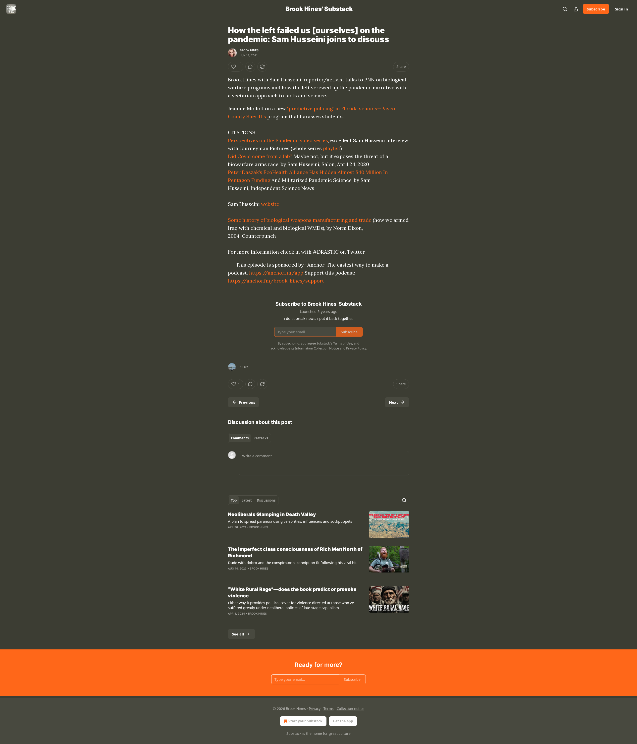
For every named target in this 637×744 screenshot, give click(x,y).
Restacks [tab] (261, 438)
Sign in (621, 8)
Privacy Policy (356, 348)
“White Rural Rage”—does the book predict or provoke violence (292, 592)
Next (393, 402)
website (270, 204)
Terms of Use (342, 343)
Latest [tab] (247, 500)
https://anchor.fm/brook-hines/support (276, 281)
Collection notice (350, 708)
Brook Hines (249, 50)
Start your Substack (305, 721)
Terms (328, 708)
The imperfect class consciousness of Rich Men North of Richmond (295, 552)
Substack (293, 733)
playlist (331, 148)
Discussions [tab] (266, 500)
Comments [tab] (240, 438)
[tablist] (249, 438)
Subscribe (596, 8)
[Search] (565, 9)
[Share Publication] (576, 9)
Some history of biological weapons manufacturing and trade (300, 220)
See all (238, 633)
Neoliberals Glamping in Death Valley (272, 514)
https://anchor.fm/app (276, 273)
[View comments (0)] (250, 67)
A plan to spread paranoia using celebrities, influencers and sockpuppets (290, 521)
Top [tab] (234, 500)
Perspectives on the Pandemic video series (278, 140)
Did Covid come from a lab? (260, 156)
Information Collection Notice (317, 348)
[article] (318, 524)
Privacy (314, 708)
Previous (247, 402)
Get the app (343, 721)
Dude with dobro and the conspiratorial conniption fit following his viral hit (292, 562)
